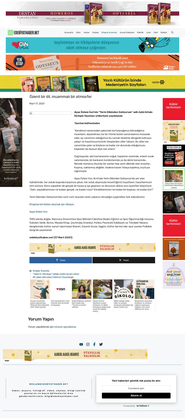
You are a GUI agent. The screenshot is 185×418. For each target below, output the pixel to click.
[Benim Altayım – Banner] (174, 259)
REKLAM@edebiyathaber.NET (48, 384)
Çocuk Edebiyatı (127, 32)
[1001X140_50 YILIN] (92, 25)
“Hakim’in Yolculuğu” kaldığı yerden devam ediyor (56, 274)
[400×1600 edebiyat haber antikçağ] (11, 185)
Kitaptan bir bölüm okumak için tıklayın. (51, 204)
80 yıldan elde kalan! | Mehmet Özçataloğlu (53, 277)
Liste (148, 32)
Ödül (156, 32)
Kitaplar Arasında (109, 32)
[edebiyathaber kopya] (92, 69)
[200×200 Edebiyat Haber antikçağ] (174, 212)
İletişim (164, 32)
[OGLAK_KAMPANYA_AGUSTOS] (174, 119)
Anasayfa (68, 32)
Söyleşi (95, 32)
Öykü (78, 32)
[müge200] (174, 165)
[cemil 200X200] (174, 189)
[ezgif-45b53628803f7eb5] (92, 52)
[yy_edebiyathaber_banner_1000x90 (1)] (92, 253)
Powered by (129, 406)
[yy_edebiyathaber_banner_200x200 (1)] (174, 142)
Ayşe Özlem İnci (38, 211)
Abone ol (136, 395)
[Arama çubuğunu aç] (172, 32)
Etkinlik (140, 32)
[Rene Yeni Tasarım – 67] (174, 287)
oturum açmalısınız (65, 326)
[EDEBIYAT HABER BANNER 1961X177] (92, 90)
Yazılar (86, 32)
